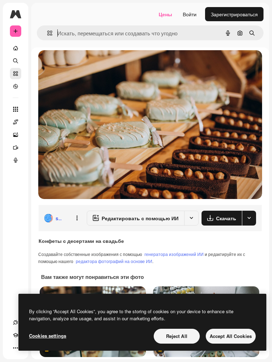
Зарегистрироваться (234, 14)
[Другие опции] (77, 218)
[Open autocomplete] (47, 33)
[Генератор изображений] (15, 134)
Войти (190, 14)
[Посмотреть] (15, 86)
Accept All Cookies (231, 336)
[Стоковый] (15, 73)
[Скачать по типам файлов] (249, 218)
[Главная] (15, 48)
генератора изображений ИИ (174, 254)
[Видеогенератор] (15, 147)
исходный (86, 63)
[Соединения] (15, 322)
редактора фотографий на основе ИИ (114, 261)
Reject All (176, 336)
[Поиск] (15, 60)
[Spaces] (15, 122)
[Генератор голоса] (15, 160)
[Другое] (15, 348)
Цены (165, 14)
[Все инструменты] (15, 109)
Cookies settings (47, 335)
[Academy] (15, 335)
